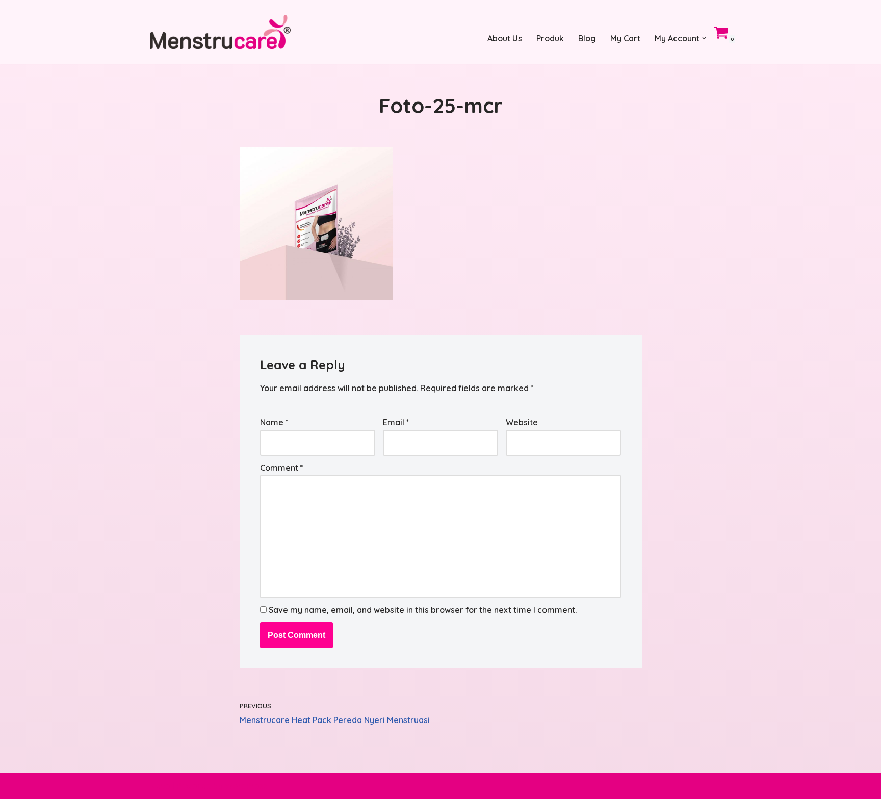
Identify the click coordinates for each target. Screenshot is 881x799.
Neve (160, 786)
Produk (550, 38)
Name (274, 422)
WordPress (246, 786)
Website (522, 422)
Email (396, 422)
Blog (587, 38)
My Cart (625, 38)
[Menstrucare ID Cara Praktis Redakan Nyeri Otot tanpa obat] (220, 32)
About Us (504, 38)
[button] (704, 38)
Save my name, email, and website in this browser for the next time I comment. (423, 610)
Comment (281, 467)
